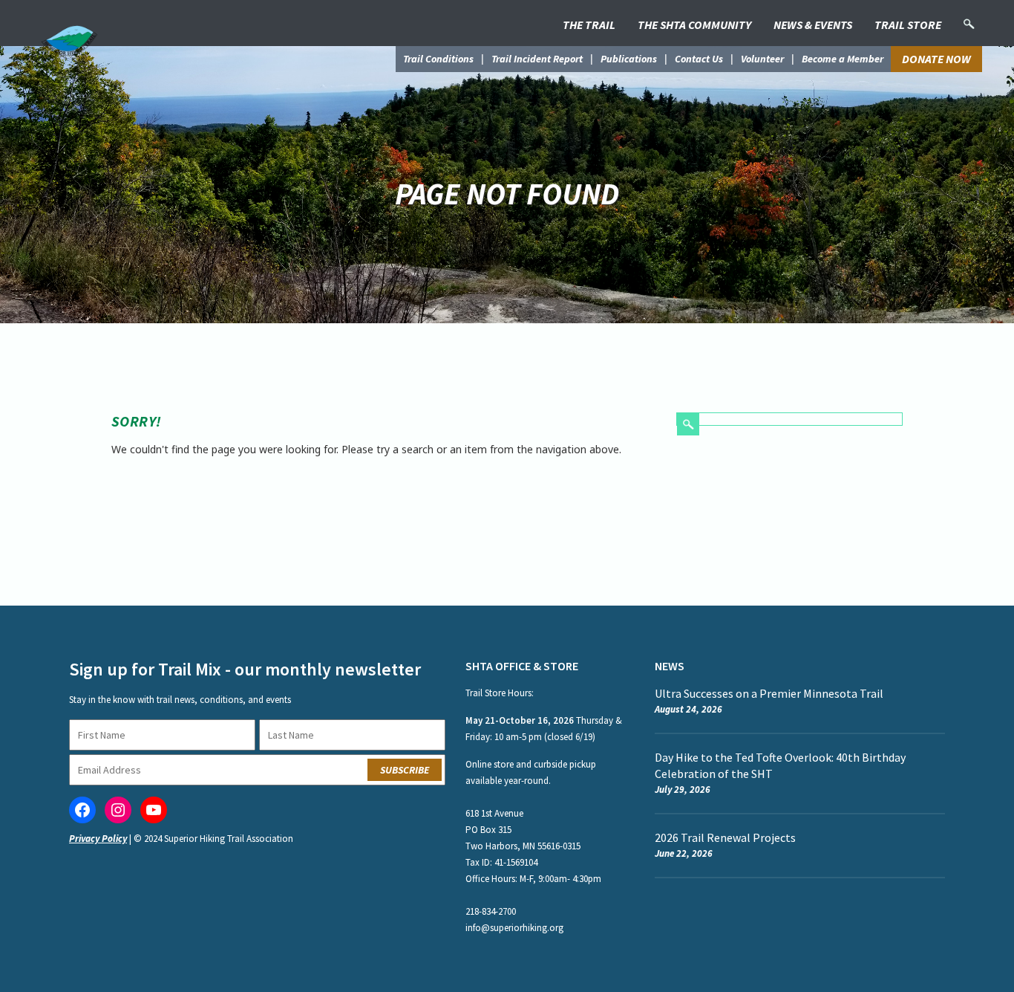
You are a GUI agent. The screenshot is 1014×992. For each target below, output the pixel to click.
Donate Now (936, 58)
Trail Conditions (438, 58)
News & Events (812, 24)
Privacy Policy (98, 838)
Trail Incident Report (537, 58)
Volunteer (762, 58)
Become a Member (842, 58)
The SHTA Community (694, 24)
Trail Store (907, 24)
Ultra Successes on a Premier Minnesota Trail (769, 693)
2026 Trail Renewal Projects (725, 837)
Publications (629, 58)
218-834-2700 (490, 911)
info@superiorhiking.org (514, 927)
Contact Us (699, 58)
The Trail (589, 24)
